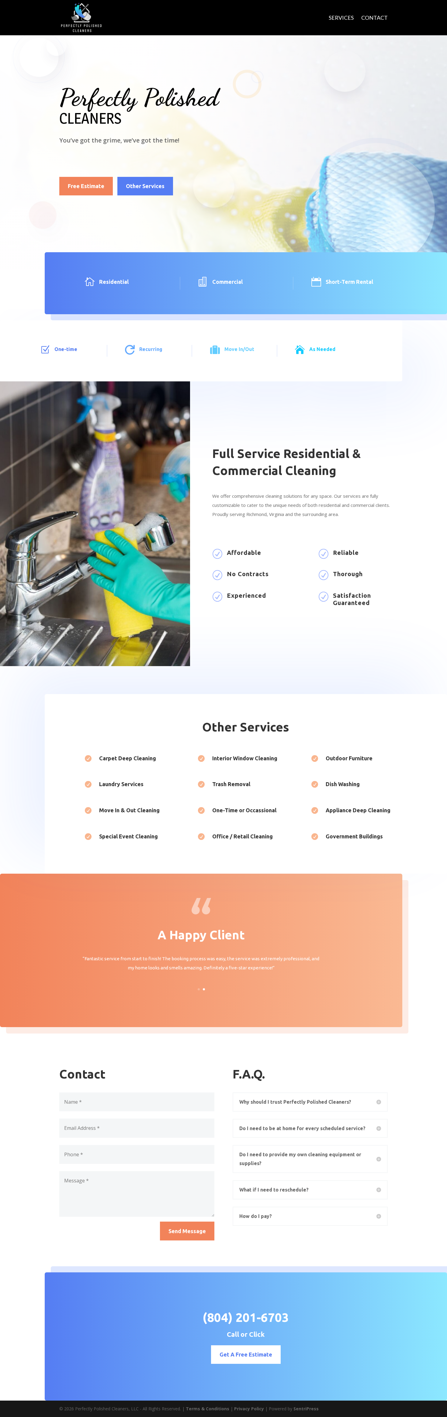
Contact (374, 18)
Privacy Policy (249, 1409)
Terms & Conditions (207, 1409)
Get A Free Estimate (246, 1354)
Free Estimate (86, 186)
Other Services (145, 186)
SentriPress (306, 1409)
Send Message (187, 1231)
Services (341, 18)
